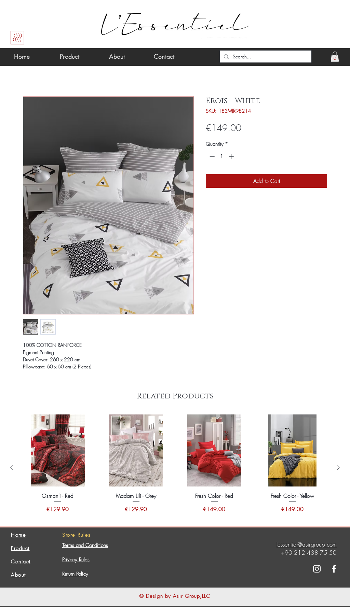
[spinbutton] (221, 156)
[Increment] (232, 156)
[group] (175, 467)
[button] (335, 57)
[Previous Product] (12, 468)
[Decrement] (211, 156)
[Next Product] (338, 468)
